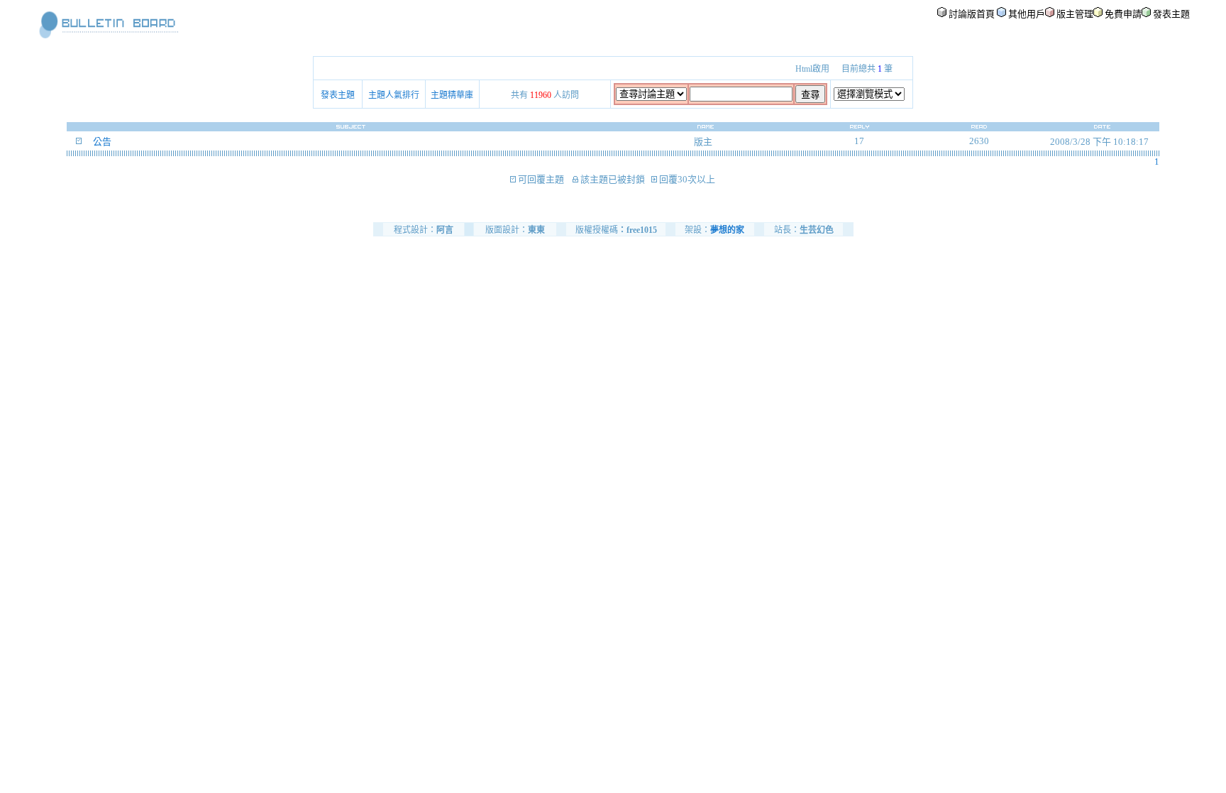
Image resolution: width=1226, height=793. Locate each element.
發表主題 (338, 95)
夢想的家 (727, 230)
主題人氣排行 (393, 95)
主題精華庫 (452, 95)
